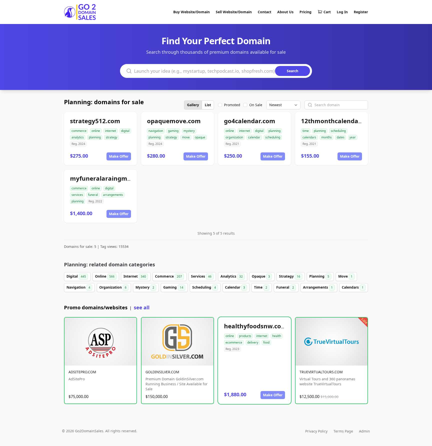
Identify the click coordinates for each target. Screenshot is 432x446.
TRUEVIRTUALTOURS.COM (321, 372)
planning (95, 137)
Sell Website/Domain (234, 11)
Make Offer (118, 156)
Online (104, 276)
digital (125, 131)
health (276, 336)
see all (142, 307)
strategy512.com (95, 121)
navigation (155, 131)
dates (340, 137)
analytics (78, 137)
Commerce (168, 276)
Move (345, 276)
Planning (319, 276)
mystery (189, 131)
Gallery (193, 104)
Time (260, 287)
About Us (285, 11)
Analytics (231, 276)
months (326, 137)
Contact (264, 11)
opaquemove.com (174, 121)
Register (361, 11)
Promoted (232, 104)
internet (110, 131)
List (208, 104)
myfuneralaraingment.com (111, 178)
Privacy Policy (316, 431)
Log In (342, 11)
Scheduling (204, 287)
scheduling (272, 137)
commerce (79, 131)
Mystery (145, 287)
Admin (364, 431)
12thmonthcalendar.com (338, 121)
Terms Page (343, 431)
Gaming (173, 287)
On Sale (255, 104)
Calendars (353, 287)
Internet (135, 276)
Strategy (289, 276)
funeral (93, 195)
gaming (173, 131)
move (186, 137)
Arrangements (318, 287)
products (245, 336)
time (305, 131)
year (353, 137)
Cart (327, 11)
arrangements (113, 195)
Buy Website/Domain (191, 11)
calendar (254, 137)
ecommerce (234, 342)
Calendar (235, 287)
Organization (112, 287)
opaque (200, 137)
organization (234, 137)
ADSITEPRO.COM (82, 372)
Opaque (261, 276)
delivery (252, 342)
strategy (111, 137)
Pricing (306, 11)
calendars (309, 137)
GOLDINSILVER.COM (162, 372)
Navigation (78, 287)
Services (201, 276)
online (96, 131)
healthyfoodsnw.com (255, 326)
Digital (76, 276)
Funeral (285, 287)
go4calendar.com (249, 121)
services (77, 195)
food (266, 342)
